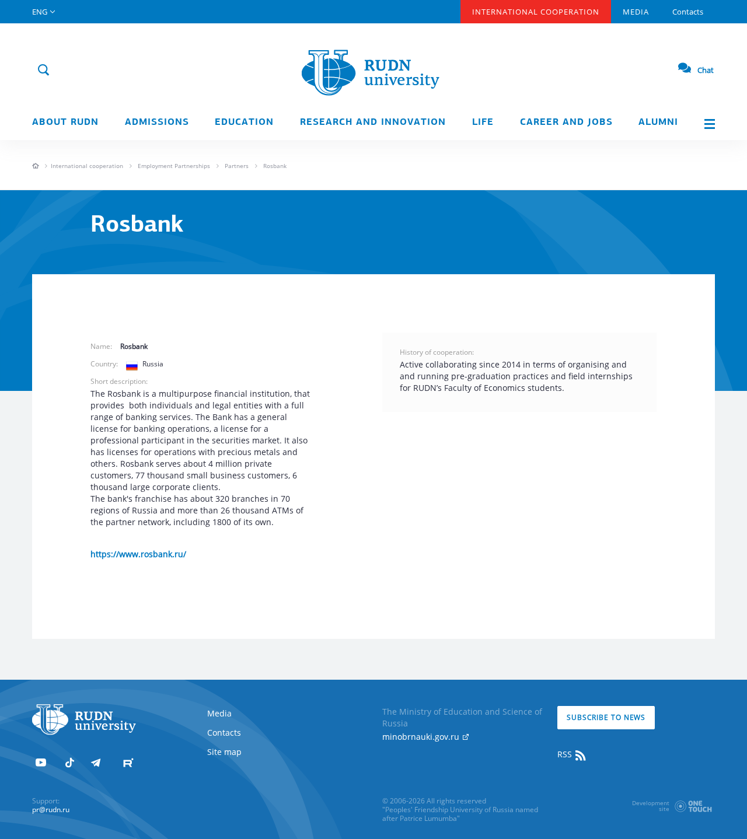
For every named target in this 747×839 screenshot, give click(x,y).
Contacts (687, 11)
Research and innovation (373, 122)
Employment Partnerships (174, 166)
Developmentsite (650, 806)
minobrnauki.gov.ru (422, 736)
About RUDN (65, 122)
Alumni (658, 122)
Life (483, 122)
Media (636, 11)
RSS (565, 754)
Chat (705, 70)
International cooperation (87, 166)
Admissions (157, 122)
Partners (237, 166)
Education (244, 122)
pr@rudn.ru (50, 809)
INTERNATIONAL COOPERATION (535, 11)
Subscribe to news (606, 717)
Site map (224, 751)
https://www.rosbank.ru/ (138, 554)
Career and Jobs (566, 122)
